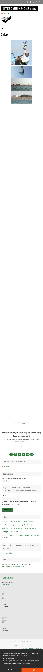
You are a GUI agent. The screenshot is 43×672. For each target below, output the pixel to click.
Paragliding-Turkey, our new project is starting (17, 525)
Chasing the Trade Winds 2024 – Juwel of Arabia (17, 521)
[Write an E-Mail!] (39, 2)
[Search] (29, 645)
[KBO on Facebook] (27, 2)
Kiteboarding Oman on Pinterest (14, 567)
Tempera (30, 648)
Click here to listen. (8, 553)
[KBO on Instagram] (30, 2)
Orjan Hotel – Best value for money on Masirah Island (19, 528)
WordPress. (37, 648)
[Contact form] (36, 2)
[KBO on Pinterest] (33, 2)
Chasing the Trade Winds (10, 532)
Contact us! (5, 2)
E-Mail (4, 495)
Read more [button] (26, 664)
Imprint (16, 645)
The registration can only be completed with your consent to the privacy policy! (19, 503)
